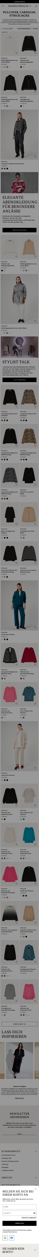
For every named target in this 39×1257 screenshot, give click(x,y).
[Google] (4, 1237)
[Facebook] (11, 1237)
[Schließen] (36, 1189)
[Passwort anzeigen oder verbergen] (34, 1213)
